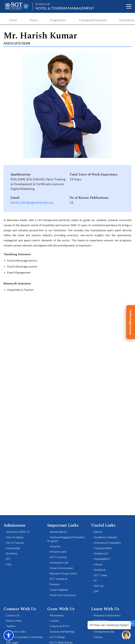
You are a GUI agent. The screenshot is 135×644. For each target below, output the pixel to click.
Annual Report (58, 531)
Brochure (11, 553)
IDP (96, 591)
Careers (54, 620)
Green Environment (61, 568)
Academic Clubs (16, 631)
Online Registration (130, 322)
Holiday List (101, 553)
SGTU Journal (58, 557)
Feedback (100, 569)
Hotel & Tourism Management (64, 6)
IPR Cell (98, 586)
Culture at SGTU (60, 626)
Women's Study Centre (63, 573)
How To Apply (14, 537)
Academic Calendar (105, 537)
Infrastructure (58, 551)
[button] (9, 635)
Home (13, 20)
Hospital (55, 546)
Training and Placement (92, 20)
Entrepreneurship (104, 631)
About (33, 20)
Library (98, 564)
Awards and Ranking (62, 631)
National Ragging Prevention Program (66, 538)
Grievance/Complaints (107, 542)
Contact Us (13, 615)
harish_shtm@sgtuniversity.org (32, 202)
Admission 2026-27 (18, 531)
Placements (57, 615)
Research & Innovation (107, 615)
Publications (126, 20)
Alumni (98, 531)
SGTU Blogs (57, 637)
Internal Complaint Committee (24, 637)
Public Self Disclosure (63, 595)
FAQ (9, 564)
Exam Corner (14, 620)
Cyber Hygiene (59, 589)
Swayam (55, 584)
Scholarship (13, 548)
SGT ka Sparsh (58, 578)
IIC (95, 580)
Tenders (11, 626)
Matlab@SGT (102, 558)
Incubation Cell (59, 562)
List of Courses (15, 542)
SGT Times (100, 575)
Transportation (103, 548)
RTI (8, 558)
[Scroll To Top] (132, 623)
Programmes (58, 20)
